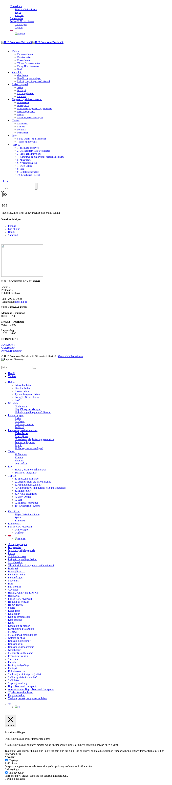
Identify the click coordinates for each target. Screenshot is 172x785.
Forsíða (12, 226)
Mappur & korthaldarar (20, 653)
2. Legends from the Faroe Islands (33, 151)
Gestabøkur (22, 75)
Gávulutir (17, 72)
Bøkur (15, 51)
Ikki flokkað (14, 586)
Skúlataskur (22, 123)
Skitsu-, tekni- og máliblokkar (31, 138)
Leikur (11, 553)
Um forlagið (21, 24)
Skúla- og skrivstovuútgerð (30, 117)
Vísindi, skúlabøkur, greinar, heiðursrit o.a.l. (31, 565)
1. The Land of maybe (28, 148)
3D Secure (8, 344)
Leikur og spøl (20, 84)
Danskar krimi (15, 643)
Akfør (20, 87)
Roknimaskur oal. (17, 671)
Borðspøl (21, 90)
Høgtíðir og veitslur (18, 601)
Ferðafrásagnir (15, 577)
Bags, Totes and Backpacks (22, 686)
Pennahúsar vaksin (18, 656)
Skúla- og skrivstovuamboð (22, 677)
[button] (5, 181)
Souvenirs (13, 580)
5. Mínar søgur (24, 160)
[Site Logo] (32, 42)
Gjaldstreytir (9, 347)
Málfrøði (12, 631)
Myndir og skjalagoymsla (21, 550)
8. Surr (20, 169)
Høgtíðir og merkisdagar (29, 78)
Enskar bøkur (23, 60)
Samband (13, 235)
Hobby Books (15, 604)
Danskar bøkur (24, 57)
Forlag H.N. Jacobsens (22, 21)
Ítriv (14, 135)
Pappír (20, 114)
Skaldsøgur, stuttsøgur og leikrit (24, 674)
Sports (11, 607)
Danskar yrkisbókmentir (21, 647)
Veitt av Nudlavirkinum (70, 356)
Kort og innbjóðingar (19, 665)
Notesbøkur (14, 650)
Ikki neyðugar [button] (12, 769)
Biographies (14, 547)
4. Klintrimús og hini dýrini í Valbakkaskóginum (40, 157)
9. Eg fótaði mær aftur (28, 172)
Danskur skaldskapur (19, 640)
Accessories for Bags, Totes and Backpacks (31, 689)
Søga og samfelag (17, 683)
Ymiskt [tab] (12, 376)
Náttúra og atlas (16, 637)
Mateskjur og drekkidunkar (22, 634)
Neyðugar (14, 760)
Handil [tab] (11, 373)
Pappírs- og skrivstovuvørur (27, 99)
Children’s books (17, 556)
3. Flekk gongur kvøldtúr (29, 154)
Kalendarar (14, 610)
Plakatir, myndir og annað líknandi (33, 81)
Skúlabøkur (14, 680)
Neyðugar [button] (10, 756)
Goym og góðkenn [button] (15, 778)
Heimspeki (13, 595)
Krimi (11, 622)
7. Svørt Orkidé (24, 166)
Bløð (17, 400)
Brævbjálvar (23, 105)
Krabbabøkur (15, 619)
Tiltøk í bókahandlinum (26, 9)
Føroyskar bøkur (25, 54)
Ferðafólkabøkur (17, 574)
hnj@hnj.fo (21, 301)
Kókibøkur (14, 613)
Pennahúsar (22, 132)
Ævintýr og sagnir (17, 544)
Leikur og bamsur (25, 93)
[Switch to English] (20, 33)
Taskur (15, 120)
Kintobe (21, 126)
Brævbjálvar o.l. (16, 571)
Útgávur (19, 27)
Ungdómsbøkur (16, 695)
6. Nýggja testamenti (27, 163)
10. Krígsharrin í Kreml (28, 175)
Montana (21, 129)
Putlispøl (19, 427)
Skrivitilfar (13, 659)
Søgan (18, 12)
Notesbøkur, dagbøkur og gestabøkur (34, 108)
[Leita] (36, 186)
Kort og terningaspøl (19, 616)
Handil (11, 232)
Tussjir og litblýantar (27, 142)
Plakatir (12, 662)
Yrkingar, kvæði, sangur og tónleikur (27, 698)
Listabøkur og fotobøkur (21, 628)
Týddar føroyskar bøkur (28, 63)
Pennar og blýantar (26, 111)
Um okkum (16, 6)
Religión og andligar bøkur (22, 559)
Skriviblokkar (15, 562)
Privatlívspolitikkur (12, 350)
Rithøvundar (14, 523)
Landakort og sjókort (19, 625)
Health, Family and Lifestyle (23, 592)
